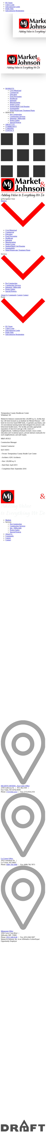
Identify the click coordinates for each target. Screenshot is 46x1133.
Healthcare (13, 98)
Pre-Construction (16, 114)
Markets (4, 201)
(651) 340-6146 (11, 937)
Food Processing (16, 96)
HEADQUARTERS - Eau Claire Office (15, 786)
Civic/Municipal (15, 90)
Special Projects (15, 122)
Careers (19, 295)
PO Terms (9, 3)
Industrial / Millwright (17, 118)
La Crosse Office (7, 858)
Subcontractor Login (12, 7)
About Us (4, 295)
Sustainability (14, 108)
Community (12, 295)
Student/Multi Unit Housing (19, 106)
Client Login (9, 5)
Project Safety (15, 120)
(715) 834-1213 (11, 792)
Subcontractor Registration (14, 11)
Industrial (13, 100)
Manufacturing (15, 102)
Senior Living (15, 104)
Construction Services (17, 116)
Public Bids (9, 9)
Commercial (14, 92)
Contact (25, 295)
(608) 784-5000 (11, 864)
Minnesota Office (7, 931)
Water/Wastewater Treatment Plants (22, 110)
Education (13, 94)
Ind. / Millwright (15, 528)
